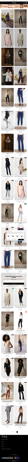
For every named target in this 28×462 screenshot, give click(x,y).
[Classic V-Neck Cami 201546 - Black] (6, 356)
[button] (14, 461)
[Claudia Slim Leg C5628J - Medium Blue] (21, 132)
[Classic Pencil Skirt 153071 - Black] (6, 333)
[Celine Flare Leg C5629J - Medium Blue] (21, 155)
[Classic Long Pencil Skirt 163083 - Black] (19, 271)
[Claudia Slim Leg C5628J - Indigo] (19, 132)
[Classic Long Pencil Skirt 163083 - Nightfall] (21, 271)
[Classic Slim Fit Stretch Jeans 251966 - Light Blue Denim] (7, 202)
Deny (9, 239)
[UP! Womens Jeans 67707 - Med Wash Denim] (19, 333)
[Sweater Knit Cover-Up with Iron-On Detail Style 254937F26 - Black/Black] (8, 310)
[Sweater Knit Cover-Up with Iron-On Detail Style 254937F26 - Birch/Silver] (6, 310)
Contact (2, 451)
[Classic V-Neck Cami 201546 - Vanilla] (7, 356)
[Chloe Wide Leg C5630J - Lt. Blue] (7, 271)
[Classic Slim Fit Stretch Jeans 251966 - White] (6, 202)
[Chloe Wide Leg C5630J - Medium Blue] (8, 271)
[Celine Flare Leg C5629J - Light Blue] (20, 155)
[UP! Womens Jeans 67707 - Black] (20, 333)
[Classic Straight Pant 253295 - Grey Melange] (7, 427)
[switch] (13, 236)
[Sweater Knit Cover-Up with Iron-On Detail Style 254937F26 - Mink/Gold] (7, 310)
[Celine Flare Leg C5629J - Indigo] (19, 155)
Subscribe (13, 283)
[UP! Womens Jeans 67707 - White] (21, 333)
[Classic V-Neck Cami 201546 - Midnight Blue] (8, 356)
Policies (2, 446)
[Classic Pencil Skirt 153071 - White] (8, 333)
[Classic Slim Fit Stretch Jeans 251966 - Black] (8, 202)
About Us (3, 444)
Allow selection (15, 239)
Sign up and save (4, 439)
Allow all (21, 239)
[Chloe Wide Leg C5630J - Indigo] (6, 271)
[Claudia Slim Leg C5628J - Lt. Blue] (20, 132)
